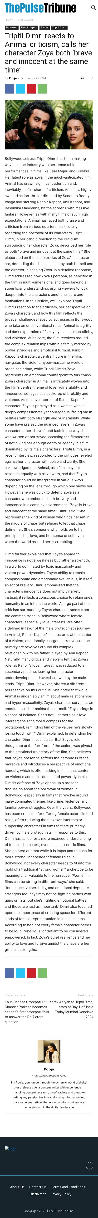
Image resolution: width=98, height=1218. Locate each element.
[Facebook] (9, 89)
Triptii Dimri (59, 27)
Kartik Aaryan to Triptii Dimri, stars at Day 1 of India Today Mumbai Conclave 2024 (71, 1009)
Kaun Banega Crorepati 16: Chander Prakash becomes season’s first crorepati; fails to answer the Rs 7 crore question (27, 1012)
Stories (44, 27)
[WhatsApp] (42, 89)
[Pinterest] (31, 89)
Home (9, 20)
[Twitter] (20, 89)
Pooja (13, 78)
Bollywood (25, 20)
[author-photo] (49, 1063)
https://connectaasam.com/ (49, 1076)
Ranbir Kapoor (29, 27)
